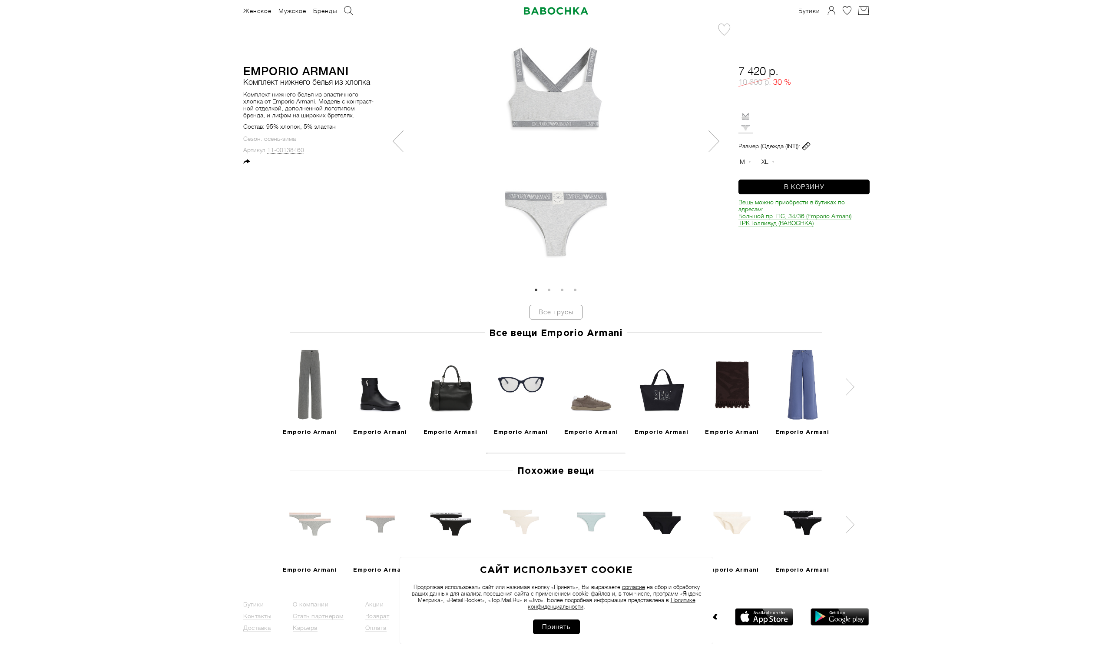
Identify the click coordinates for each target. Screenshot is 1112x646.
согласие (633, 587)
